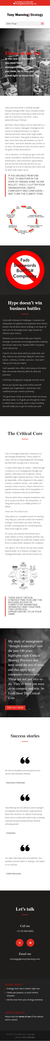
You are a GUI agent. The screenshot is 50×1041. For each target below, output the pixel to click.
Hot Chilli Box (29, 1037)
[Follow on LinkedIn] (30, 943)
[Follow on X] (19, 943)
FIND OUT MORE (15, 707)
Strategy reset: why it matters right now (23, 988)
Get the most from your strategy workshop (25, 999)
